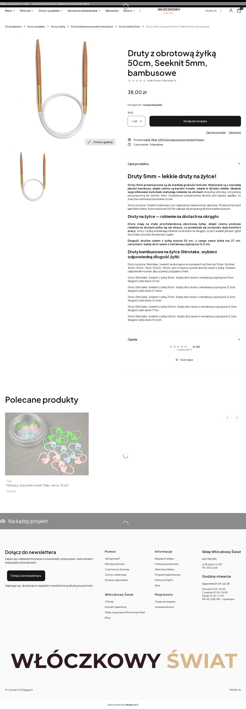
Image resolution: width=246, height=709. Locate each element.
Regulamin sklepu (164, 558)
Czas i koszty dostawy (117, 569)
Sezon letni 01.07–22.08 (216, 583)
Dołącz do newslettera (26, 575)
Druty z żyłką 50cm (129, 26)
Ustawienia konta (164, 606)
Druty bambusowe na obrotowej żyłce (92, 26)
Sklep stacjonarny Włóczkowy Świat (125, 612)
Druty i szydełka (36, 26)
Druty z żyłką (58, 26)
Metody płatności (115, 563)
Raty (157, 585)
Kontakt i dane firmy (116, 606)
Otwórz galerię (103, 142)
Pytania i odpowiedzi (116, 579)
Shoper (26, 690)
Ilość (131, 112)
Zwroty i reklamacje (115, 574)
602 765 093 (209, 558)
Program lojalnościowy (168, 574)
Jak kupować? (112, 558)
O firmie (109, 601)
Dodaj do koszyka (195, 121)
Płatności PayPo (164, 579)
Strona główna (13, 26)
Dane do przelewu (164, 569)
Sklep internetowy (121, 704)
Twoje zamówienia (165, 601)
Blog (107, 617)
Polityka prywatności (166, 563)
